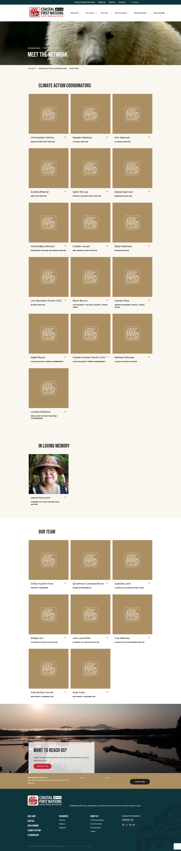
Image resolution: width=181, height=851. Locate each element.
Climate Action (140, 13)
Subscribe (140, 782)
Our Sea (104, 13)
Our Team (73, 68)
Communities (96, 824)
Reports (101, 2)
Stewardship (159, 13)
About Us (75, 13)
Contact (121, 2)
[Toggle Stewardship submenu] (167, 13)
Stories (112, 2)
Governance (95, 828)
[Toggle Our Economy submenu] (129, 13)
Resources (63, 816)
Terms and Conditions (84, 846)
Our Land (90, 13)
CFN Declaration (97, 820)
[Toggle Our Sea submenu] (110, 13)
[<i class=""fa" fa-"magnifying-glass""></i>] (132, 2)
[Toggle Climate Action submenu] (149, 13)
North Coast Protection (85, 2)
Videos (62, 824)
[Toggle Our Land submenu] (96, 13)
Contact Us (42, 766)
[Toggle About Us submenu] (81, 13)
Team (92, 831)
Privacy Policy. (70, 846)
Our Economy (121, 13)
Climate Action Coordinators (52, 68)
